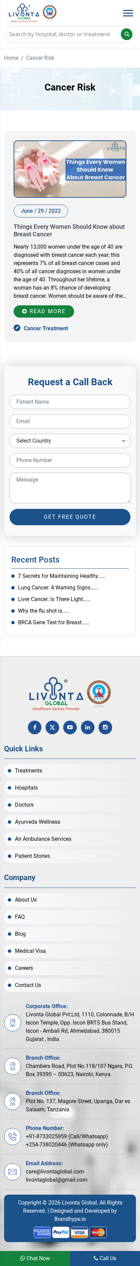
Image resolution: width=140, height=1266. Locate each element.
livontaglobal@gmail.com (56, 1180)
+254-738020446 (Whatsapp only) (67, 1144)
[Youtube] (70, 727)
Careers (24, 968)
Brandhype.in (70, 1219)
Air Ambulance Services (43, 839)
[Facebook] (34, 727)
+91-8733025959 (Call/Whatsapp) (67, 1136)
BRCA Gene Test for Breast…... (53, 622)
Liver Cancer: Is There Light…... (54, 599)
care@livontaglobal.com (55, 1171)
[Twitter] (52, 727)
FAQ (20, 917)
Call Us (107, 1258)
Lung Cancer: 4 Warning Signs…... (58, 587)
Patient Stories (32, 856)
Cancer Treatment (46, 328)
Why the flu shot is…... (44, 611)
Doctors (24, 805)
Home (11, 58)
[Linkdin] (87, 727)
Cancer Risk (40, 58)
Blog (20, 934)
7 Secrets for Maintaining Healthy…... (62, 576)
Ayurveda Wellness (37, 822)
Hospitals (26, 787)
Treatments (28, 770)
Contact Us (28, 985)
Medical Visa (30, 951)
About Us (26, 899)
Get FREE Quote (70, 517)
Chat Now (37, 1258)
